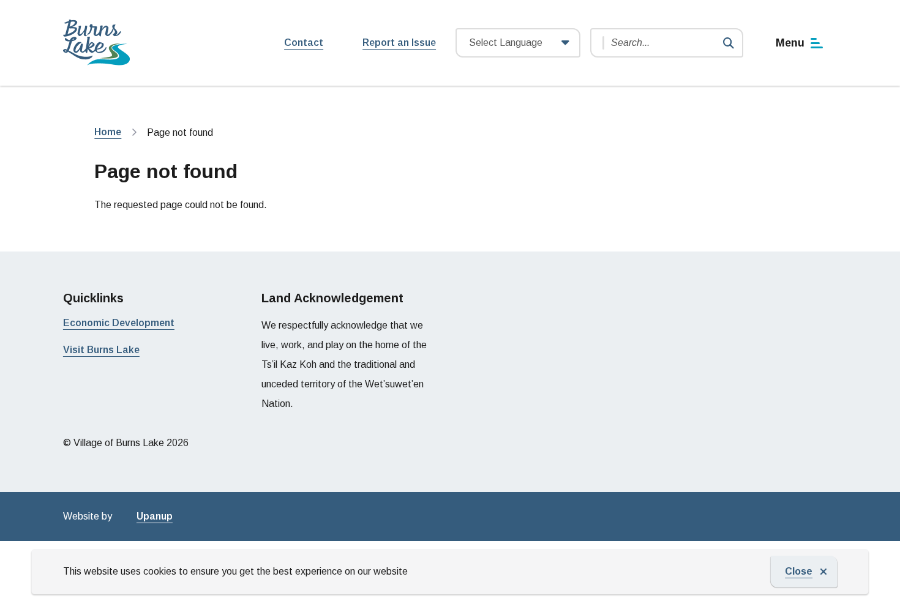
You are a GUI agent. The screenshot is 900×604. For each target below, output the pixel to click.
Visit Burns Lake (101, 350)
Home (107, 132)
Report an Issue (399, 42)
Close (798, 571)
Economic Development (118, 323)
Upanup (155, 516)
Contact (303, 42)
